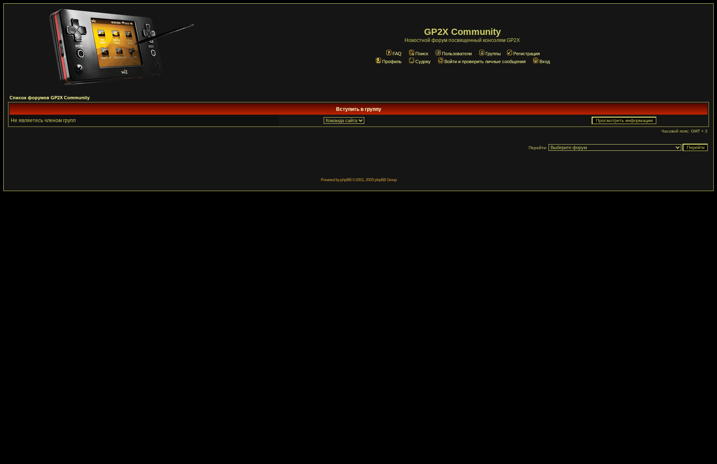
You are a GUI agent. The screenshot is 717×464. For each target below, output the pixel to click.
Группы (493, 53)
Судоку (423, 61)
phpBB (345, 179)
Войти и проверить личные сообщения (485, 61)
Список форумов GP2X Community (50, 97)
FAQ (397, 53)
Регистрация (526, 53)
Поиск (421, 53)
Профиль (392, 61)
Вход (544, 61)
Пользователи (457, 53)
